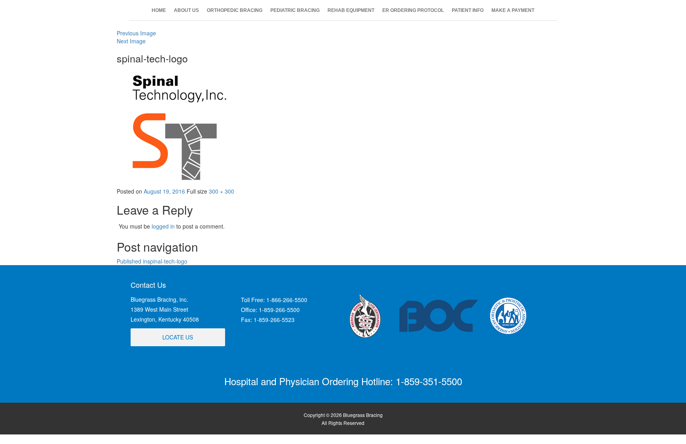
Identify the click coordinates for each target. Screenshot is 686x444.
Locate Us (177, 337)
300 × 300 (221, 191)
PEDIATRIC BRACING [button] (295, 10)
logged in (163, 226)
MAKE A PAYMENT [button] (512, 10)
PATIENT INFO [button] (468, 10)
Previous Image (136, 33)
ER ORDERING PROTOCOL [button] (413, 10)
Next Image (131, 41)
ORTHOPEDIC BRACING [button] (234, 10)
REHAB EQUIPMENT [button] (351, 10)
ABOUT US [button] (186, 10)
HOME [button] (159, 10)
